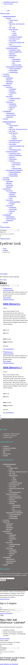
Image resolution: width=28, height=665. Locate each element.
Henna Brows (9, 102)
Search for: (3, 232)
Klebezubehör (13, 55)
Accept (2, 599)
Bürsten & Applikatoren (15, 52)
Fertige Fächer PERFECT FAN (16, 42)
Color (13, 31)
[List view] (6, 283)
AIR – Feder (12, 27)
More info (6, 599)
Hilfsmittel (12, 53)
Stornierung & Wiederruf (9, 448)
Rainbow (14, 35)
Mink (10, 44)
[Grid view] (1, 283)
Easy (13, 63)
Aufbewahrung (16, 59)
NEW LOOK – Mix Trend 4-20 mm (18, 129)
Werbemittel (9, 117)
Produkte (5, 119)
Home (4, 248)
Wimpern (8, 18)
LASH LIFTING (6, 76)
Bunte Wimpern (13, 29)
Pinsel (10, 94)
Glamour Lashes (16, 65)
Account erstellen (5, 638)
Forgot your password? (6, 613)
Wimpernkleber (13, 70)
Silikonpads (9, 83)
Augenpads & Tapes (14, 50)
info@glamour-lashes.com (10, 2)
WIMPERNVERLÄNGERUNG (9, 16)
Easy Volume (12, 40)
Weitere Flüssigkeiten (15, 68)
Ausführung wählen (8, 290)
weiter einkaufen (4, 664)
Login (8, 10)
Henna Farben (13, 106)
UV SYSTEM (6, 74)
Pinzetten (11, 57)
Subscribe (3, 580)
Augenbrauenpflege (14, 98)
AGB (4, 452)
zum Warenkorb (13, 664)
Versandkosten (10, 349)
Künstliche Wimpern (8, 299)
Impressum (6, 446)
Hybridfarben (9, 81)
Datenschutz (6, 450)
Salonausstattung (11, 115)
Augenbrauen (6, 85)
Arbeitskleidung (10, 113)
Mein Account (7, 453)
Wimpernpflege (13, 72)
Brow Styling (9, 96)
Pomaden (12, 100)
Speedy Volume (13, 20)
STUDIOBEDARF (7, 111)
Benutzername (4, 609)
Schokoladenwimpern (15, 46)
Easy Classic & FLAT (14, 39)
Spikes (11, 22)
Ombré (14, 33)
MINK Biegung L (11, 304)
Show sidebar (3, 274)
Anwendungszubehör (12, 48)
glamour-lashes (14, 588)
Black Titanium (16, 61)
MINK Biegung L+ (12, 367)
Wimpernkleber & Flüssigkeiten (14, 67)
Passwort (2, 611)
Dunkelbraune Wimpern (15, 37)
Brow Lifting (9, 87)
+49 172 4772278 (8, 4)
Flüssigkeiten (9, 78)
